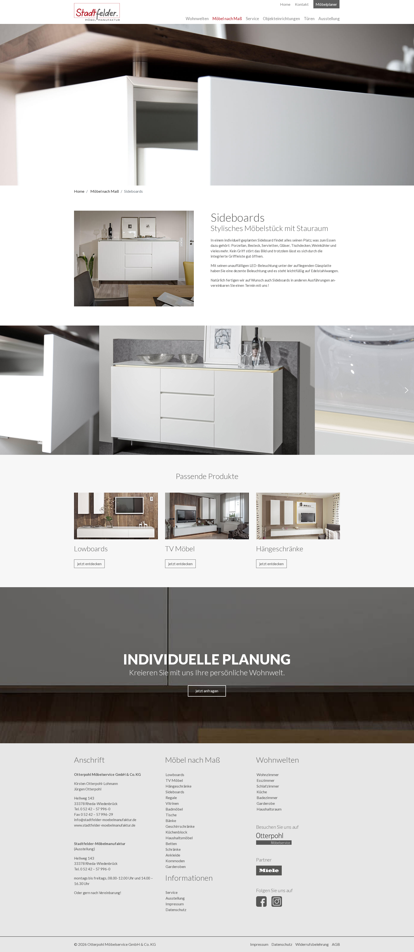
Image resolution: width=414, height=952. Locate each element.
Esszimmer (266, 780)
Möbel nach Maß (104, 191)
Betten (171, 843)
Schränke (173, 849)
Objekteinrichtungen (281, 18)
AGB (336, 944)
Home (79, 191)
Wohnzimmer (268, 774)
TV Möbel (174, 780)
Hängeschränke (178, 786)
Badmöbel (174, 809)
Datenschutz (176, 909)
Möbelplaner (326, 4)
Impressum (175, 903)
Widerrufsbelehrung (312, 944)
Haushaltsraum (269, 809)
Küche (262, 791)
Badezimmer (267, 797)
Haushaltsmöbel (179, 837)
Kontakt (302, 4)
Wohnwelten (197, 18)
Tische (171, 814)
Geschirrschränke (180, 826)
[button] (7, 390)
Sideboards (175, 791)
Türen (309, 18)
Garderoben (176, 866)
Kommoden (175, 860)
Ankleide (173, 855)
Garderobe (266, 803)
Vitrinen (172, 803)
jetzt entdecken (89, 564)
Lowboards (175, 774)
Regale (171, 797)
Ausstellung (175, 898)
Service (172, 892)
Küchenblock (176, 832)
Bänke (171, 820)
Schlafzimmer (268, 786)
